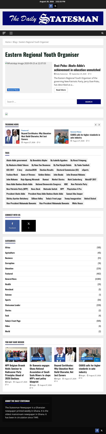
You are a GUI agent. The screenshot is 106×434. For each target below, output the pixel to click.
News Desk (35, 188)
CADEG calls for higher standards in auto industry (61, 136)
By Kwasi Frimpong (78, 160)
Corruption (9, 263)
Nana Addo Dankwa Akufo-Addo (19, 184)
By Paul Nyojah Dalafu (62, 165)
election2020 (31, 169)
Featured (24, 130)
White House (77, 203)
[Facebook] (51, 6)
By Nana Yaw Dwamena (41, 165)
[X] (55, 6)
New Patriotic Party (79, 184)
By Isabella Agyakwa (59, 160)
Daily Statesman (62, 74)
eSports (85, 169)
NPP (62, 188)
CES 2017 (10, 169)
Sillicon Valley (37, 198)
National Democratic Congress (48, 184)
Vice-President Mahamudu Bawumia (54, 203)
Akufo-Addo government (16, 160)
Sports (8, 299)
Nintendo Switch (50, 188)
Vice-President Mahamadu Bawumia (21, 203)
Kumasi (46, 179)
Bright (9, 382)
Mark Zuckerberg (75, 179)
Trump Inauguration (73, 198)
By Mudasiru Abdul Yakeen (17, 165)
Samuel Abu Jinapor (74, 193)
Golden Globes (44, 174)
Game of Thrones (28, 174)
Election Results (47, 169)
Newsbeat (9, 289)
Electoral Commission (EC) (68, 169)
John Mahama (12, 179)
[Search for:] (41, 101)
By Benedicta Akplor (38, 160)
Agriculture (10, 252)
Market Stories (58, 179)
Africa (7, 247)
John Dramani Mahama (75, 174)
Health (8, 284)
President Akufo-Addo (15, 193)
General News (13, 90)
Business (9, 258)
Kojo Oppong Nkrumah (30, 179)
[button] (4, 33)
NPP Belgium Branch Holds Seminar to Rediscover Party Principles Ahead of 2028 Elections (15, 372)
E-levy (19, 169)
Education (9, 268)
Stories (8, 310)
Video (7, 326)
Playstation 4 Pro (74, 188)
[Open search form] (102, 33)
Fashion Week (12, 174)
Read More (62, 89)
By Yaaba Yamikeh (82, 165)
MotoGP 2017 (90, 179)
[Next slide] (99, 124)
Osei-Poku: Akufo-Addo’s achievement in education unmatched (28, 77)
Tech (7, 315)
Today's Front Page (13, 320)
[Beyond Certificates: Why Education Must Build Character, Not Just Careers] (65, 354)
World (7, 331)
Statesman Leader (12, 305)
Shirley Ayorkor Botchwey (17, 198)
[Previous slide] (95, 124)
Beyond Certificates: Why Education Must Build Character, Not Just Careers (12, 136)
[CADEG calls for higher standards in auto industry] (90, 354)
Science (8, 294)
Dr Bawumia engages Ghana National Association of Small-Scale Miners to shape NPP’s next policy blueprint (40, 373)
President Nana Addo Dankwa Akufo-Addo (45, 193)
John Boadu (58, 174)
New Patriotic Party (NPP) (17, 188)
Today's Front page (53, 198)
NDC (66, 184)
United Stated (90, 198)
